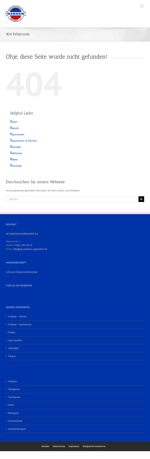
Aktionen (17, 153)
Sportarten (18, 134)
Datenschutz (59, 446)
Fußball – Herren (17, 316)
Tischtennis (14, 397)
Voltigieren (14, 389)
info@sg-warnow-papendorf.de (30, 249)
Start (14, 122)
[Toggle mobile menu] (142, 6)
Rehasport (13, 413)
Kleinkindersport (17, 429)
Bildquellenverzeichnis (94, 446)
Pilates (11, 332)
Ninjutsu (12, 381)
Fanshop (17, 165)
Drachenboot (15, 421)
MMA (11, 405)
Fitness (12, 356)
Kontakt (16, 147)
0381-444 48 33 (23, 245)
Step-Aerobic (15, 340)
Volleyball (13, 348)
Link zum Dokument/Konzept (21, 272)
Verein (15, 128)
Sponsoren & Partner (24, 140)
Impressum (74, 446)
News (15, 159)
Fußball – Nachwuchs (19, 324)
